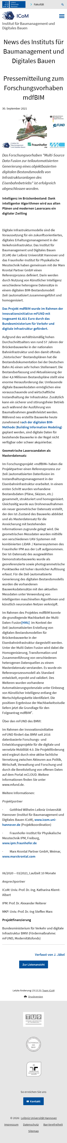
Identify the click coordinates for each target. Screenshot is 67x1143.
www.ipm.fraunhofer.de (19, 843)
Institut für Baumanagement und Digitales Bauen (28, 25)
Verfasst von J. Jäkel (50, 954)
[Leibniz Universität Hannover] (13, 4)
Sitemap (33, 1131)
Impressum (11, 1124)
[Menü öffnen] (62, 17)
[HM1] (25, 622)
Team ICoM (48, 990)
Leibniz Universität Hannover (39, 1118)
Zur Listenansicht (34, 964)
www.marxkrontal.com (18, 856)
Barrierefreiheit (53, 1124)
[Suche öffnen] (63, 4)
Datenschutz (31, 1124)
